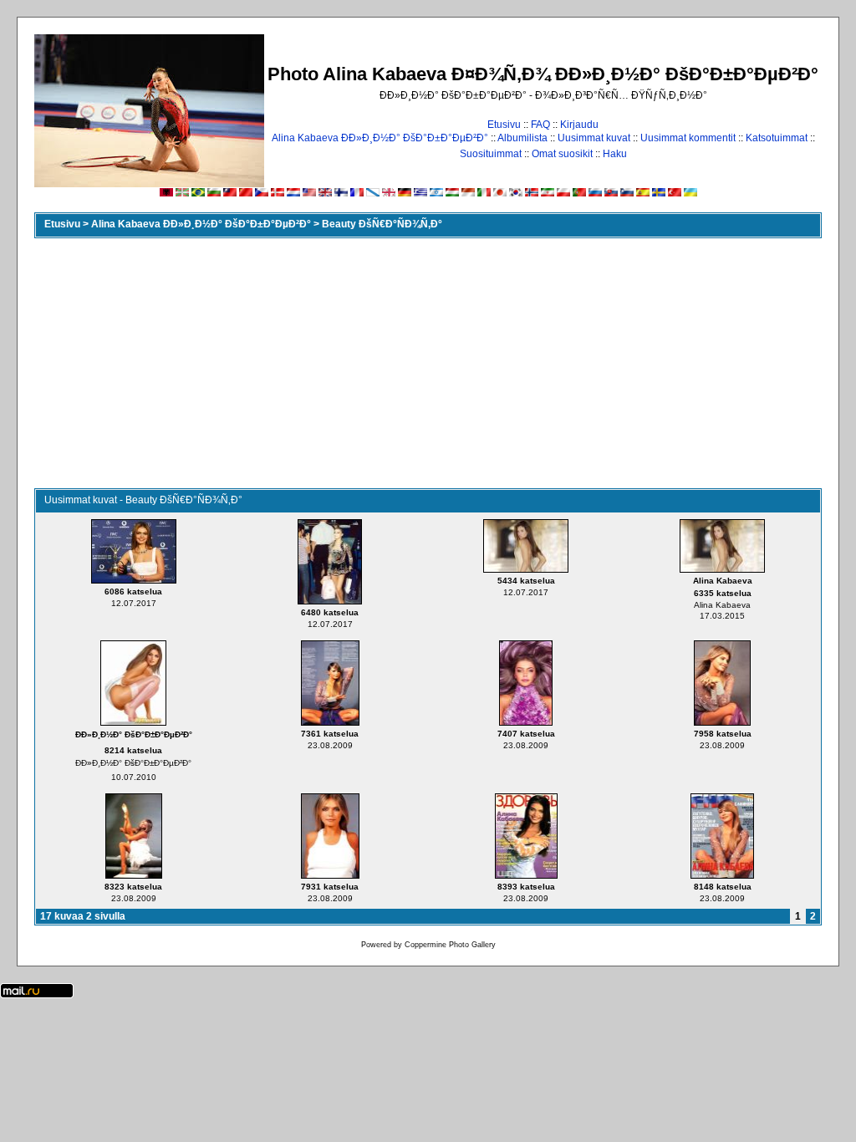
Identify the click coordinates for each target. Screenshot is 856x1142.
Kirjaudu (579, 124)
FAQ (540, 124)
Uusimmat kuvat (594, 138)
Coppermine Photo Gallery (450, 945)
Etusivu (504, 124)
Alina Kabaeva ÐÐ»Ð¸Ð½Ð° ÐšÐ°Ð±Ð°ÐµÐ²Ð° (380, 138)
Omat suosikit (562, 154)
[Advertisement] (428, 363)
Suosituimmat (491, 154)
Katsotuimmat (777, 138)
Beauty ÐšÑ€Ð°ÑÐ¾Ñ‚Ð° (382, 224)
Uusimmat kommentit (688, 138)
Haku (615, 154)
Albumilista (522, 138)
